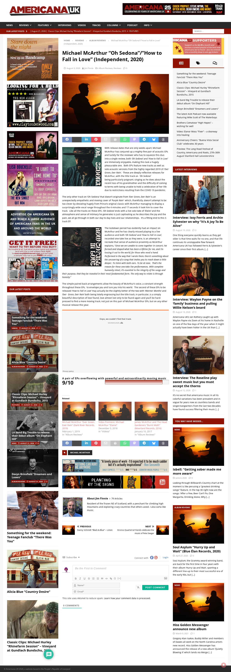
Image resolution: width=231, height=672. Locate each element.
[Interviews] (198, 195)
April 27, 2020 (182, 555)
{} (115, 578)
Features (43, 25)
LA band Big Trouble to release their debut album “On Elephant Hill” (32, 436)
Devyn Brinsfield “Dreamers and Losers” (32, 475)
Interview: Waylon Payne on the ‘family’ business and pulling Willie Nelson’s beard (197, 303)
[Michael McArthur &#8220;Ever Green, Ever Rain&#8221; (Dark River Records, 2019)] (78, 411)
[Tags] (198, 63)
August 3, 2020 (73, 68)
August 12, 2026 (183, 390)
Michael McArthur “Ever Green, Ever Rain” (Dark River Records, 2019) (78, 425)
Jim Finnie (88, 68)
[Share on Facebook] (67, 140)
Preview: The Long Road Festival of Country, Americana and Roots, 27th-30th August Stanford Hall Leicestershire (198, 152)
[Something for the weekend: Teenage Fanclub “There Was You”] (32, 314)
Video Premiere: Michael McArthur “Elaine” (111, 424)
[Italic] (80, 578)
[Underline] (84, 578)
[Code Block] (106, 578)
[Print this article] (115, 140)
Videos (82, 25)
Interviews (64, 25)
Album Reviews (106, 68)
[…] (206, 249)
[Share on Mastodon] (134, 140)
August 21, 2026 (28, 328)
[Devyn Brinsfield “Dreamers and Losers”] (32, 468)
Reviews (24, 25)
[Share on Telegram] (144, 140)
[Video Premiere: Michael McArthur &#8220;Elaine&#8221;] (115, 411)
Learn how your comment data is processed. (127, 598)
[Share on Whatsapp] (125, 140)
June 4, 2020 (181, 477)
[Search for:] (208, 30)
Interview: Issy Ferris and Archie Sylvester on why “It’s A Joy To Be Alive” (198, 221)
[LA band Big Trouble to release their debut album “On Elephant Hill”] (32, 429)
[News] (198, 446)
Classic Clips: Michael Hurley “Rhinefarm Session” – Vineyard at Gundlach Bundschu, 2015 (31, 397)
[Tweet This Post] (77, 140)
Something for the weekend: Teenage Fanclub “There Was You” (29, 321)
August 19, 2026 (183, 230)
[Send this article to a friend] (105, 140)
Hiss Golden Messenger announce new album (191, 627)
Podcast (132, 25)
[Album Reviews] (198, 524)
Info (146, 25)
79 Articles (116, 498)
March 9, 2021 (182, 633)
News (9, 25)
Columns (112, 25)
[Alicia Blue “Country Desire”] (32, 353)
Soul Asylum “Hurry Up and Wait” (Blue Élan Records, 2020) (197, 549)
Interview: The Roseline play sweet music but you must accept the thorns (195, 382)
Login (165, 557)
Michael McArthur (80, 452)
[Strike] (89, 578)
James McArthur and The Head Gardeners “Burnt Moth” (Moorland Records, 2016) (151, 425)
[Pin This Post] (96, 140)
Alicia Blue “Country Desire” (29, 362)
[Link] (111, 578)
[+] (119, 578)
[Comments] (214, 63)
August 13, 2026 (183, 312)
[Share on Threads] (163, 140)
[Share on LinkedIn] (86, 140)
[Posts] (181, 63)
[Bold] (76, 578)
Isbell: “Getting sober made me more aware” (197, 471)
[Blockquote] (102, 578)
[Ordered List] (93, 578)
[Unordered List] (98, 578)
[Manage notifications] (223, 665)
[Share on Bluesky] (154, 140)
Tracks (96, 25)
